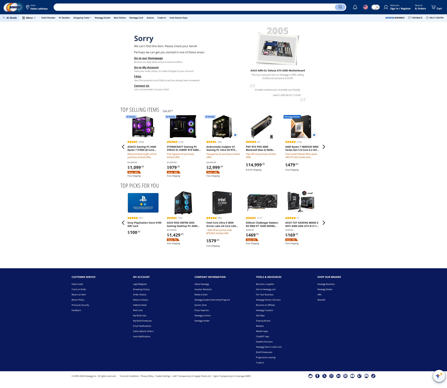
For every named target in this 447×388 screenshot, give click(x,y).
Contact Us (141, 86)
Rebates (260, 325)
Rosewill (321, 299)
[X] (324, 375)
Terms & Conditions (129, 376)
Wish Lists (138, 310)
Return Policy (78, 299)
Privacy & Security (80, 305)
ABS (319, 294)
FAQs (137, 76)
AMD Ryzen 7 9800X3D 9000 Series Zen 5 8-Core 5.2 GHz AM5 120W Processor (301, 148)
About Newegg (202, 284)
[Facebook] (317, 375)
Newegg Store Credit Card (268, 346)
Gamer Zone (201, 305)
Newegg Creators (264, 310)
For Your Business (264, 294)
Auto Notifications (141, 336)
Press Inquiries (202, 310)
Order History (139, 294)
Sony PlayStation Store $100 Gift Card (144, 224)
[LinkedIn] (338, 375)
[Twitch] (359, 375)
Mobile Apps (262, 331)
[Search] (340, 7)
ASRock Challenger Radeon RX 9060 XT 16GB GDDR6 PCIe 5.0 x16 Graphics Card (262, 224)
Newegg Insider (202, 320)
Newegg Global (324, 289)
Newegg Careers (203, 315)
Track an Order (79, 289)
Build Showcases (264, 352)
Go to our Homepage (148, 58)
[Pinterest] (345, 375)
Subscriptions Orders (143, 331)
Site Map (260, 315)
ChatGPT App (262, 336)
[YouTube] (352, 375)
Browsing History (141, 289)
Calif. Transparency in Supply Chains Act (191, 376)
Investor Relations (203, 289)
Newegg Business (326, 284)
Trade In (260, 362)
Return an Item (79, 294)
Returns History (140, 299)
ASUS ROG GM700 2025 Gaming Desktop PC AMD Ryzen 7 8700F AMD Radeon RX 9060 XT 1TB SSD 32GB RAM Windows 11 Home (183, 224)
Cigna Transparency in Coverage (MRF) (232, 376)
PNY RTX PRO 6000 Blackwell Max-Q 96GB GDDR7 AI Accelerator (259, 148)
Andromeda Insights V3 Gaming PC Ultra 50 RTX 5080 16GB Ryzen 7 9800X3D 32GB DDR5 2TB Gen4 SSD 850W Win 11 (223, 148)
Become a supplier (265, 284)
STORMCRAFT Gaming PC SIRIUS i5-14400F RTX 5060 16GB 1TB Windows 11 (183, 148)
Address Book (139, 305)
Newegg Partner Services (268, 299)
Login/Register (140, 284)
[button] (37, 7)
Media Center (201, 294)
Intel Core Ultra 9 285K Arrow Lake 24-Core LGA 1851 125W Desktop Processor (221, 224)
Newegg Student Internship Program (212, 299)
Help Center (77, 284)
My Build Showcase (142, 320)
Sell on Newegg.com (266, 289)
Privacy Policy (147, 376)
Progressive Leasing (266, 357)
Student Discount (264, 341)
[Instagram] (331, 375)
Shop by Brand (263, 320)
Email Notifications (142, 325)
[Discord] (366, 375)
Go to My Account (146, 67)
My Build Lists (139, 315)
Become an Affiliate (265, 305)
